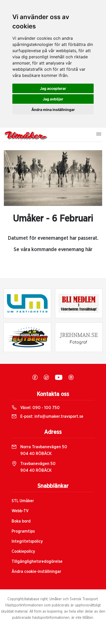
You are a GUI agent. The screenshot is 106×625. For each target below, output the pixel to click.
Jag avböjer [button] (53, 99)
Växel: (39, 408)
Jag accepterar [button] (53, 88)
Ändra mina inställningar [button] (53, 109)
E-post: (51, 416)
